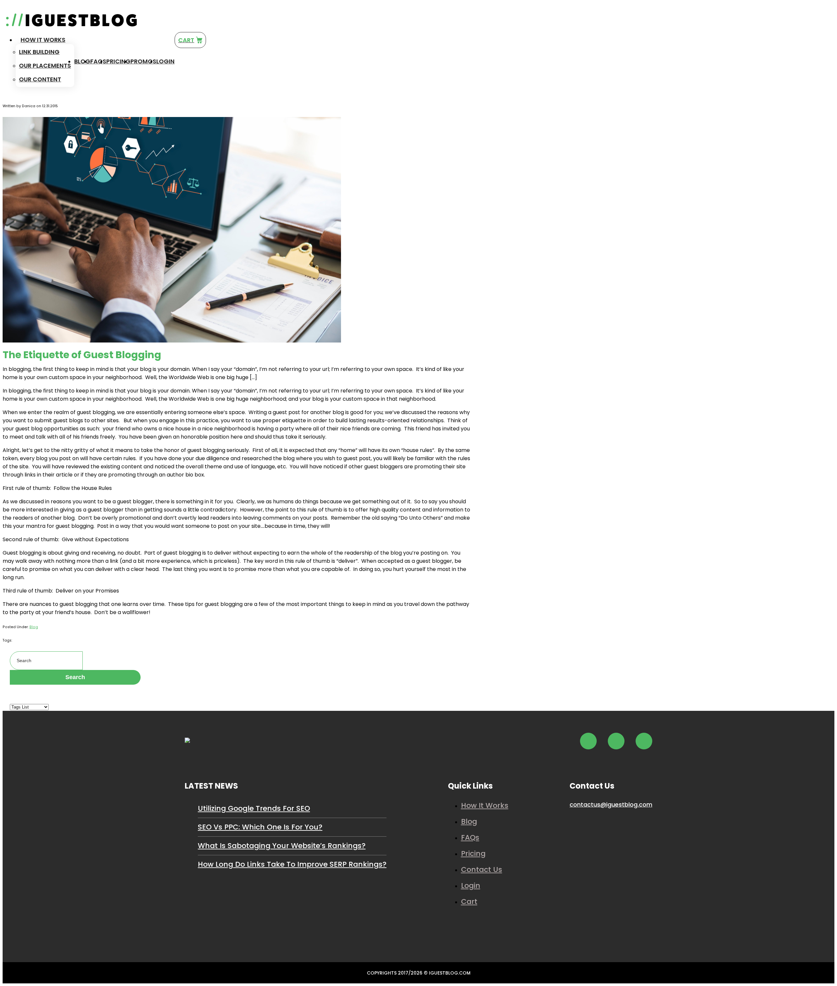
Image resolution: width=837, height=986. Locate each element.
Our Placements (45, 65)
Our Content (40, 79)
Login (165, 61)
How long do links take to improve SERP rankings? (292, 864)
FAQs (98, 61)
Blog (82, 61)
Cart (469, 901)
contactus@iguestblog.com (611, 804)
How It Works (43, 40)
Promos (143, 61)
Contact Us (481, 869)
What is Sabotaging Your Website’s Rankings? (282, 846)
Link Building (39, 52)
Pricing (118, 61)
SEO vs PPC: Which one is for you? (260, 827)
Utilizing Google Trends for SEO (254, 808)
